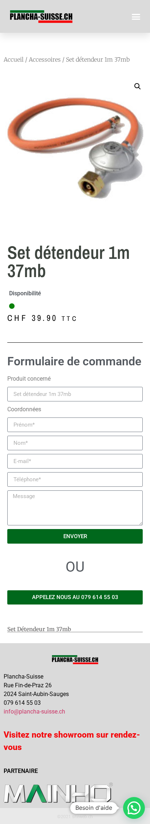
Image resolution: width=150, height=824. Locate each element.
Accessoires (45, 59)
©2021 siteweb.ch (75, 816)
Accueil (14, 59)
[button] (136, 16)
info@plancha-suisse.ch (34, 711)
